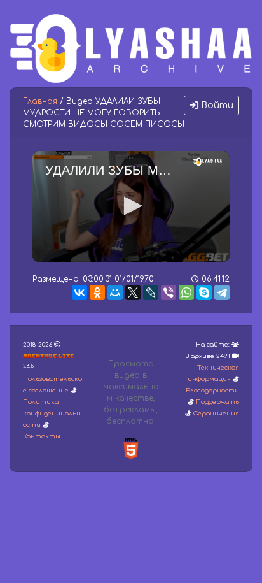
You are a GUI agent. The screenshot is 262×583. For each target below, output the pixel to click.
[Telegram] (222, 292)
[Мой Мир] (115, 292)
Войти (215, 105)
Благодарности (212, 390)
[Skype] (204, 292)
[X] (133, 292)
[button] (131, 206)
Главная (40, 101)
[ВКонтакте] (79, 292)
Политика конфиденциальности (52, 413)
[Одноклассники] (97, 292)
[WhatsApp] (186, 292)
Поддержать (217, 402)
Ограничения (216, 413)
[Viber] (168, 292)
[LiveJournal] (150, 292)
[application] (131, 206)
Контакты (41, 436)
